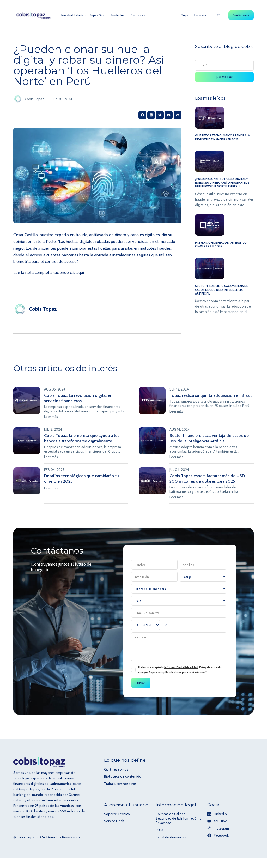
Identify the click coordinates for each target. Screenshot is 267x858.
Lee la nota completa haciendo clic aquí (48, 272)
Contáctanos (241, 15)
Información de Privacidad (181, 667)
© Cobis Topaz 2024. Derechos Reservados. (47, 837)
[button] (73, 15)
